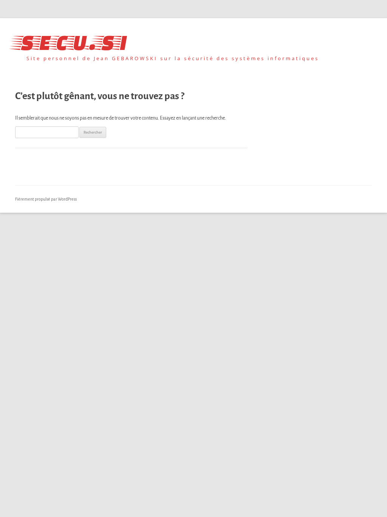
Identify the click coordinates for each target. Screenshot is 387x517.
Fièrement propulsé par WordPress (46, 199)
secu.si (71, 40)
